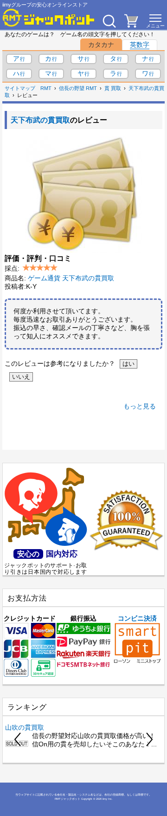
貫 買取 (112, 88)
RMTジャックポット (67, 798)
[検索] (109, 20)
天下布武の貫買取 (40, 120)
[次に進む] (149, 739)
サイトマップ (20, 88)
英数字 (139, 44)
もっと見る (139, 406)
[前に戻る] (18, 739)
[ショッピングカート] (131, 25)
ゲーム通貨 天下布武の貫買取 (71, 278)
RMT (45, 88)
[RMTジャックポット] (48, 17)
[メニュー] (155, 20)
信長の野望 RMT (78, 88)
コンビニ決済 (137, 618)
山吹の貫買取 (24, 727)
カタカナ (101, 44)
